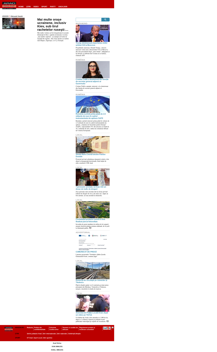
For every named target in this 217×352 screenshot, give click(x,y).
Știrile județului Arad (34, 334)
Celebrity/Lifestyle (74, 334)
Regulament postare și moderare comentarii (87, 328)
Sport (44, 7)
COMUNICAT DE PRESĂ (86, 252)
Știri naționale (62, 334)
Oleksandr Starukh (17, 16)
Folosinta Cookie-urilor (54, 328)
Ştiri (28, 7)
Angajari (62, 7)
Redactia (30, 327)
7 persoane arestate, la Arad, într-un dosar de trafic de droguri (91, 188)
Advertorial (83, 232)
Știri (17, 334)
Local (79, 135)
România (80, 60)
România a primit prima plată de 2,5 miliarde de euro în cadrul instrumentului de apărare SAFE (91, 116)
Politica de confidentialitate (39, 328)
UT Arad (30, 338)
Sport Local (38, 338)
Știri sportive (47, 338)
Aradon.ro (19, 327)
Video (36, 7)
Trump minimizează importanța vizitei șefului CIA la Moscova (91, 44)
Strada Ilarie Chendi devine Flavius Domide (90, 155)
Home (21, 7)
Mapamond (81, 23)
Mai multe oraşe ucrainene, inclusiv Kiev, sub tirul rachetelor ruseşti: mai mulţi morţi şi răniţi (51, 24)
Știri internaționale (49, 334)
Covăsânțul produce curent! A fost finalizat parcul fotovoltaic (90, 220)
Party (53, 7)
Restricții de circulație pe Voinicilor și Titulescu (91, 281)
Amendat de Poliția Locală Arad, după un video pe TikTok (92, 314)
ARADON (5, 16)
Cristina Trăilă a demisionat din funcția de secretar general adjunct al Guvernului (92, 81)
